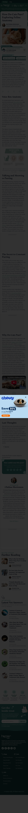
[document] (14, 406)
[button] (25, 397)
